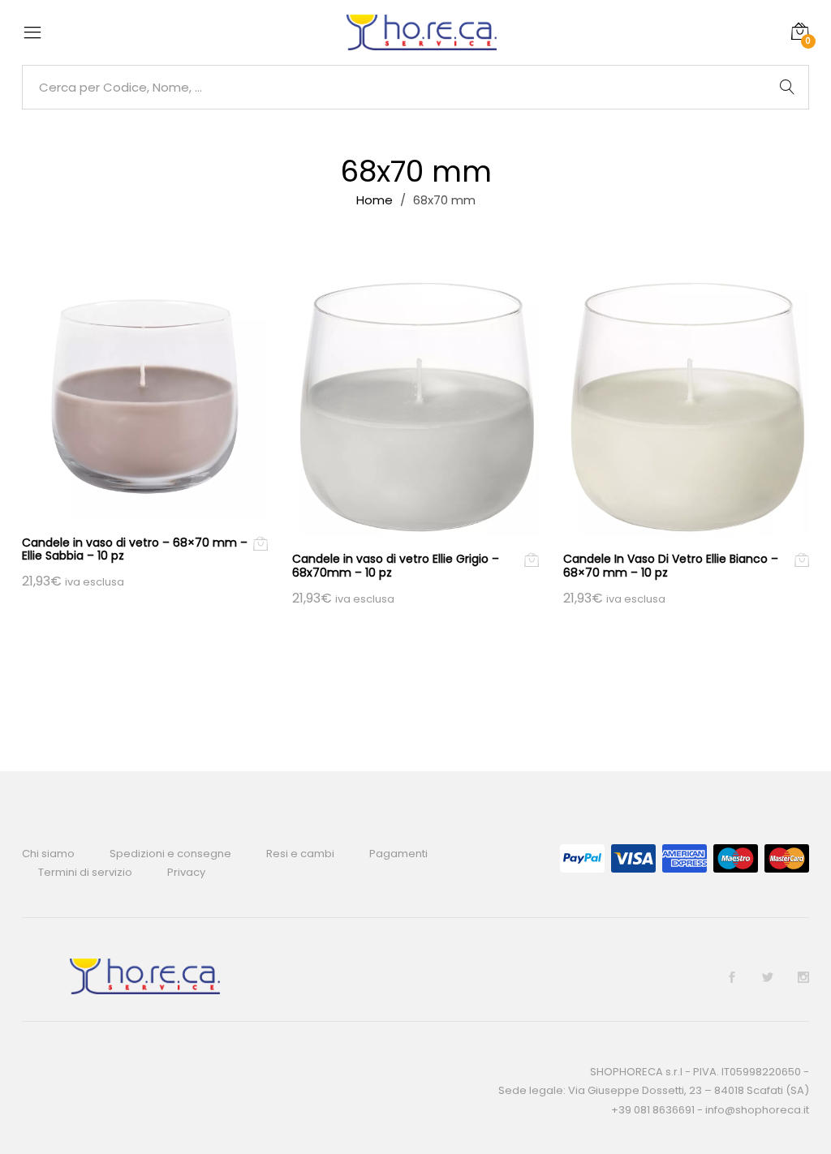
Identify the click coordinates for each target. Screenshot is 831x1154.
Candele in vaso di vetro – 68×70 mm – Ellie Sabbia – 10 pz (135, 549)
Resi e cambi (300, 853)
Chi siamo (48, 853)
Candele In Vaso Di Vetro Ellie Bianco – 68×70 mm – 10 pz (670, 566)
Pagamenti (398, 853)
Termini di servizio (85, 872)
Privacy (186, 872)
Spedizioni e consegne (170, 853)
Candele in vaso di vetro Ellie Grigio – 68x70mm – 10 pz (395, 566)
